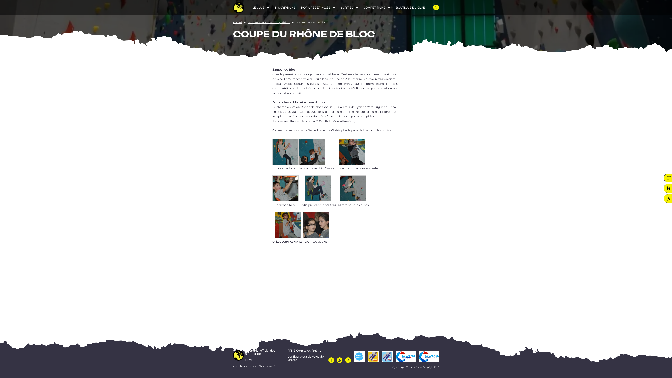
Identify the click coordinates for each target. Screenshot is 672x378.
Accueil (237, 22)
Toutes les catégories (270, 366)
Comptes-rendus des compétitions (269, 22)
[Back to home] (238, 7)
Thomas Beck (413, 367)
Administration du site (245, 366)
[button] (285, 155)
